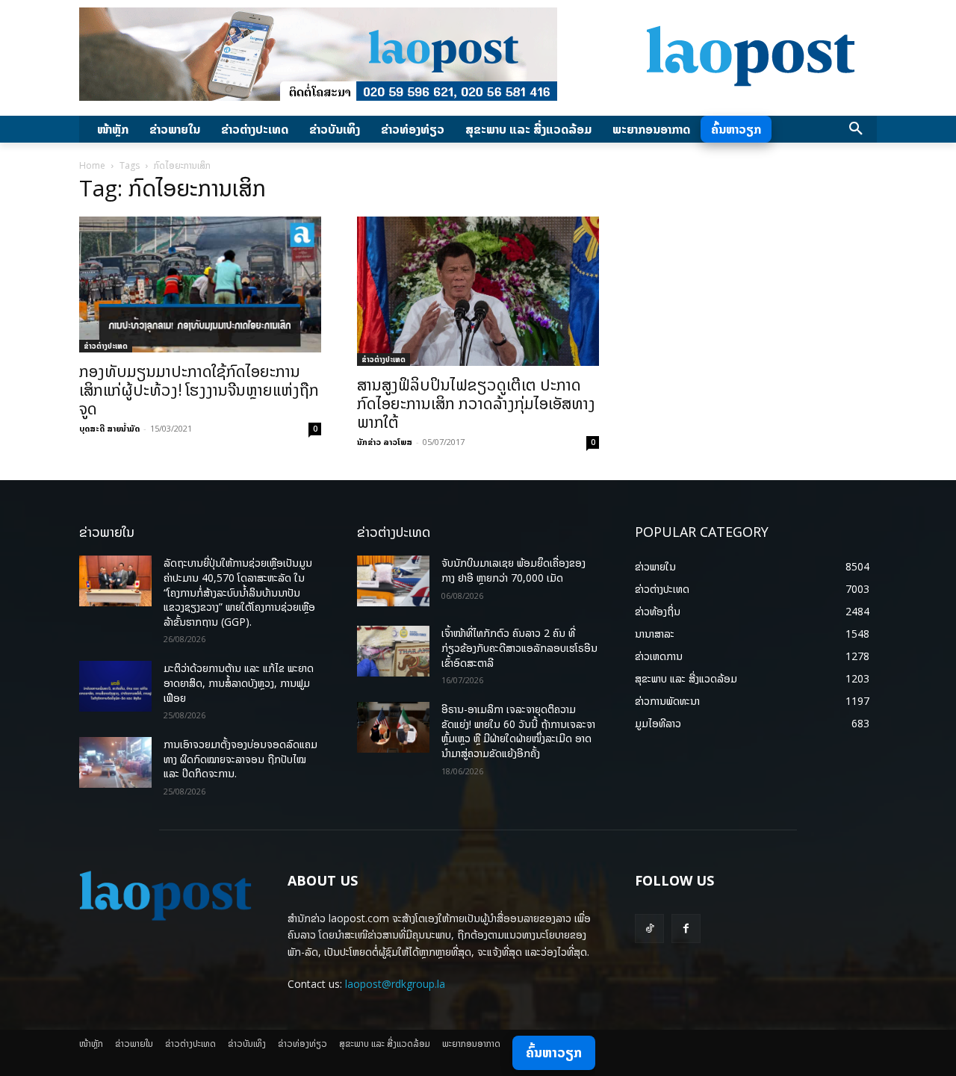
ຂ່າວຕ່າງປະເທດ (106, 345)
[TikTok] (649, 928)
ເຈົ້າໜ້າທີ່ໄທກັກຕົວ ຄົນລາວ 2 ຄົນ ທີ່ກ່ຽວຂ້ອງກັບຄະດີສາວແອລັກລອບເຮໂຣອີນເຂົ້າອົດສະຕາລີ (519, 647)
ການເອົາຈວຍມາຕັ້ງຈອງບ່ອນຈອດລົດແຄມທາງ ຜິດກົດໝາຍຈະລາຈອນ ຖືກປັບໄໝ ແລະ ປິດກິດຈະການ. (240, 758)
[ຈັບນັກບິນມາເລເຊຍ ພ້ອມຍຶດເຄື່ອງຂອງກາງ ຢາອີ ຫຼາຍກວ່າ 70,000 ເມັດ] (393, 581)
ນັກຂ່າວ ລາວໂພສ (384, 441)
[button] (855, 129)
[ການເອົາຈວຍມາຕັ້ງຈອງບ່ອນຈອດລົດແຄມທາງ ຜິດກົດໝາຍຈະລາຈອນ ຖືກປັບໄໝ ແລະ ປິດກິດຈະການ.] (115, 762)
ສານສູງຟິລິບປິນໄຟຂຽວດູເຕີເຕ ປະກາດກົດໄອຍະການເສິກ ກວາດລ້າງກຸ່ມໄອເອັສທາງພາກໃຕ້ (476, 403)
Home (92, 165)
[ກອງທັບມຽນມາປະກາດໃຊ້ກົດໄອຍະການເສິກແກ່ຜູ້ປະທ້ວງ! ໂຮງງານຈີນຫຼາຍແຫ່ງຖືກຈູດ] (200, 284)
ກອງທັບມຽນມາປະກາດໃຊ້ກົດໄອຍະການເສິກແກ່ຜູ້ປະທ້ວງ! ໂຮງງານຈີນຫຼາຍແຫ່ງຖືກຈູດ (199, 390)
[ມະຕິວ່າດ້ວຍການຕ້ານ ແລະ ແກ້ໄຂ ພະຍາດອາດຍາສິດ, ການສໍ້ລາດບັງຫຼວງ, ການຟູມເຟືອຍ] (115, 686)
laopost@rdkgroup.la (395, 984)
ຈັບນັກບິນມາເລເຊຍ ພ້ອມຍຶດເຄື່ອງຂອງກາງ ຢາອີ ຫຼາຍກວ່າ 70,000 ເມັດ (513, 570)
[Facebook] (686, 928)
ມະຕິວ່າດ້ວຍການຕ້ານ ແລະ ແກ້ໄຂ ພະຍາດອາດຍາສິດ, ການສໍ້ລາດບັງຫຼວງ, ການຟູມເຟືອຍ (239, 682)
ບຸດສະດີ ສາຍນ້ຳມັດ (109, 428)
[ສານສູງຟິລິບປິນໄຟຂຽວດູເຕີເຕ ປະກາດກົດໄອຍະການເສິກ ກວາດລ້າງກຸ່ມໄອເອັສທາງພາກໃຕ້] (478, 291)
